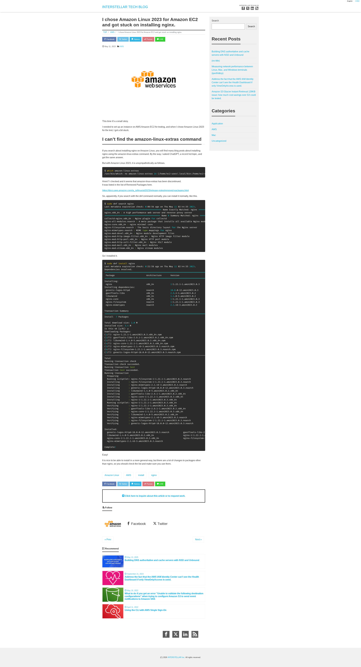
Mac (214, 135)
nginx (154, 475)
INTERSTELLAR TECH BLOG (125, 7)
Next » (198, 539)
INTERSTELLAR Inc (176, 657)
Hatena (136, 39)
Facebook (110, 39)
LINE (161, 39)
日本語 (357, 1)
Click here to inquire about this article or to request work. (154, 496)
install (141, 475)
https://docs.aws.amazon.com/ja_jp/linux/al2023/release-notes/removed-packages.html (145, 190)
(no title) (216, 60)
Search (215, 20)
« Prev (108, 539)
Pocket (149, 39)
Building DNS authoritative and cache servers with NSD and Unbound (230, 53)
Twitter (124, 39)
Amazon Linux (112, 475)
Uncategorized (219, 141)
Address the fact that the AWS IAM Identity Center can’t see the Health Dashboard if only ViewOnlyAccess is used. (232, 82)
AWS (122, 46)
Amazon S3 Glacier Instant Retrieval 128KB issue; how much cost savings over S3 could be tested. (234, 95)
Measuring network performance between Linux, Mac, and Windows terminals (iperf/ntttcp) (232, 69)
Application (217, 123)
